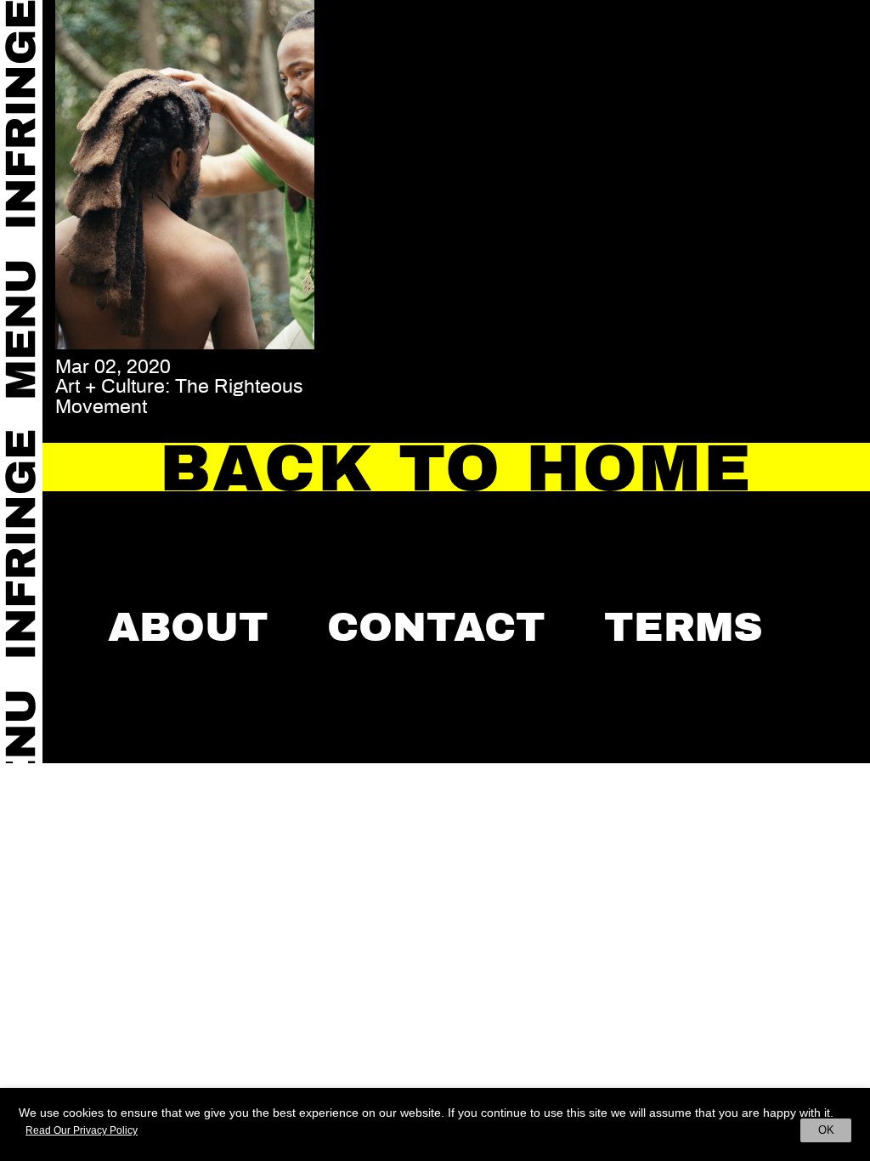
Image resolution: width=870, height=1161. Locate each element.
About (188, 627)
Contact (436, 627)
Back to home (456, 468)
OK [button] (826, 1130)
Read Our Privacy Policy (81, 1130)
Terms (683, 627)
